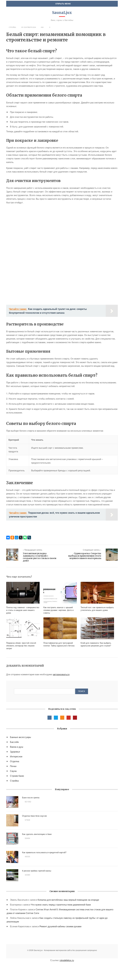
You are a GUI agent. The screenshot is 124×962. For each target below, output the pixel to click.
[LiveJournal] (29, 537)
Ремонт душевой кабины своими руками (60, 926)
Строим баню (17, 775)
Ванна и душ (16, 746)
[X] (21, 537)
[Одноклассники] (12, 537)
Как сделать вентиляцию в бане (37, 834)
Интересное (16, 756)
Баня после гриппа (30, 797)
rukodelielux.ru (67, 960)
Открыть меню (63, 3)
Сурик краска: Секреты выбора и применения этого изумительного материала (84, 556)
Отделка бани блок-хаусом (34, 815)
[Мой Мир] (16, 537)
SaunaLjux (62, 12)
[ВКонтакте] (8, 537)
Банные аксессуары (20, 737)
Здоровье (15, 751)
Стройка (12, 27)
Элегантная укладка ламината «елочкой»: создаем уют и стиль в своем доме (39, 557)
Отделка (14, 761)
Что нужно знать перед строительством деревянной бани (61, 904)
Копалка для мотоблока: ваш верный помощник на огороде (68, 899)
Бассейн (14, 741)
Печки (13, 766)
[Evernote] (25, 537)
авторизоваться (61, 674)
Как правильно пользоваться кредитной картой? (44, 852)
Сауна (13, 770)
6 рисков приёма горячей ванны (36, 870)
